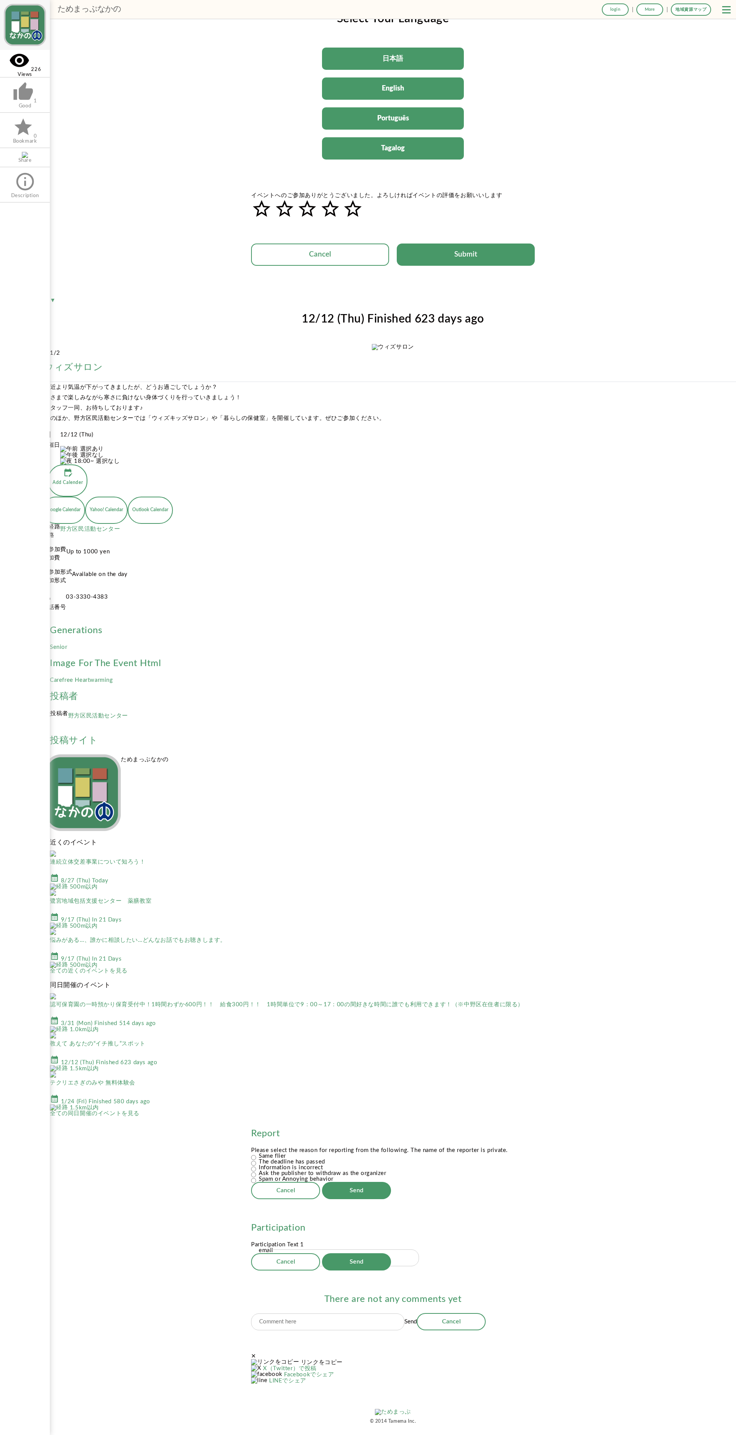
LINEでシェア (287, 1381)
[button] (726, 9)
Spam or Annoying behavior (296, 1179)
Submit (465, 254)
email (266, 1250)
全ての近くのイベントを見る (89, 971)
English (393, 88)
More (650, 9)
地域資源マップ (690, 9)
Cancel (320, 254)
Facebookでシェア (309, 1374)
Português (393, 118)
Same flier (272, 1156)
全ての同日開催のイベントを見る (95, 1113)
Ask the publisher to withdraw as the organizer (322, 1173)
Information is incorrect (291, 1167)
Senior (58, 647)
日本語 (393, 58)
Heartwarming (94, 680)
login (615, 9)
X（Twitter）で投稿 (290, 1368)
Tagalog (393, 148)
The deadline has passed (292, 1162)
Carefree (62, 680)
